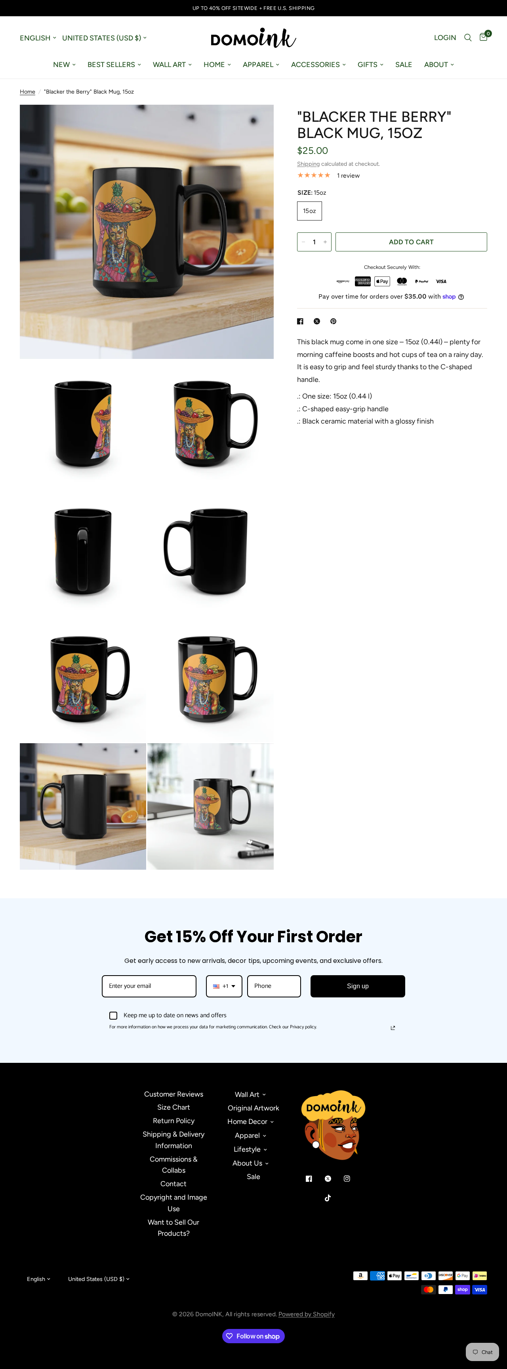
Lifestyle (247, 1149)
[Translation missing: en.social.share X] (318, 321)
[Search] (468, 37)
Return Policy (173, 1120)
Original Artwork (253, 1108)
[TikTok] (333, 1198)
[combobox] (224, 986)
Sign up (358, 986)
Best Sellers (111, 64)
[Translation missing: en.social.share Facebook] (302, 321)
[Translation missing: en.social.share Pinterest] (335, 321)
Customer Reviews (173, 1094)
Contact (173, 1183)
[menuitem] (64, 65)
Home (214, 64)
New (61, 64)
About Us (247, 1163)
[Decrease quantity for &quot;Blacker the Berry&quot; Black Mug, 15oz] (303, 242)
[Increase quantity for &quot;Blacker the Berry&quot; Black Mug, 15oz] (325, 242)
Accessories (315, 64)
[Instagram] (352, 1178)
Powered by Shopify (306, 1314)
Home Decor (247, 1121)
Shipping (308, 163)
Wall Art (169, 64)
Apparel (258, 64)
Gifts (367, 64)
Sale (403, 64)
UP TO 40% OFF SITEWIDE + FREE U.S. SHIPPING (254, 8)
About (436, 64)
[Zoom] (257, 121)
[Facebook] (314, 1178)
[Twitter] (333, 1178)
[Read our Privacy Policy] (393, 1028)
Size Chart (173, 1107)
